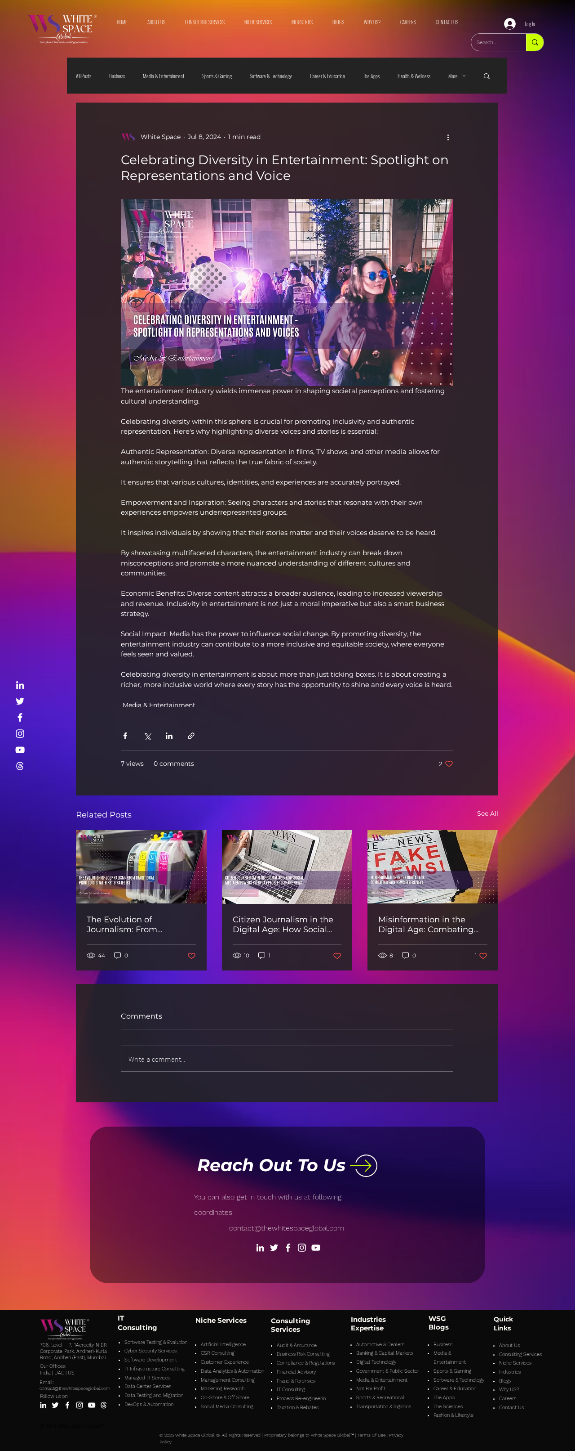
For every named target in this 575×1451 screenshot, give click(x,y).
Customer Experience (225, 1362)
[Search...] (535, 42)
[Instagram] (20, 733)
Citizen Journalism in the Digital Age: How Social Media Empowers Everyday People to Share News (284, 924)
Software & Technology (271, 75)
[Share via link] (191, 736)
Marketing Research (222, 1389)
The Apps (371, 75)
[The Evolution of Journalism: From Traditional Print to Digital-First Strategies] (141, 866)
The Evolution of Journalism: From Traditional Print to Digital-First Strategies (141, 924)
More (453, 75)
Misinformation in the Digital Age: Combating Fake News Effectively (425, 924)
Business (117, 75)
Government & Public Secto (386, 1371)
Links (502, 1328)
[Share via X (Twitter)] (147, 736)
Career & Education (327, 75)
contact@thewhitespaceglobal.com (286, 1228)
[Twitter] (20, 701)
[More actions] (447, 136)
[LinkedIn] (20, 685)
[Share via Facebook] (125, 736)
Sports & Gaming (217, 75)
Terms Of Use (371, 1435)
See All (487, 813)
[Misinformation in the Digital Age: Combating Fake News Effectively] (432, 866)
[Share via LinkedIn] (169, 736)
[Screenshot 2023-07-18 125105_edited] (20, 766)
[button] (486, 75)
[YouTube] (20, 749)
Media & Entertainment (163, 75)
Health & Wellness (414, 75)
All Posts (83, 75)
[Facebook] (20, 717)
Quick (503, 1319)
